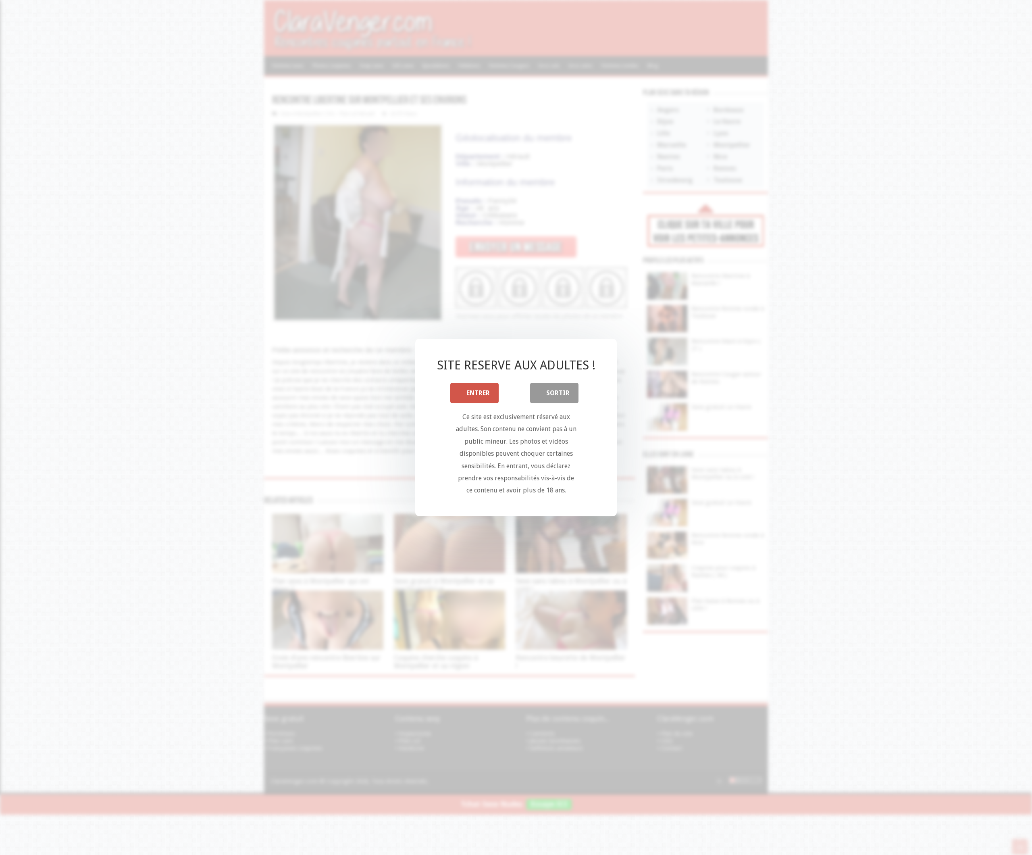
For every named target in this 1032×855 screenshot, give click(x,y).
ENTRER (478, 393)
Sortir (558, 393)
